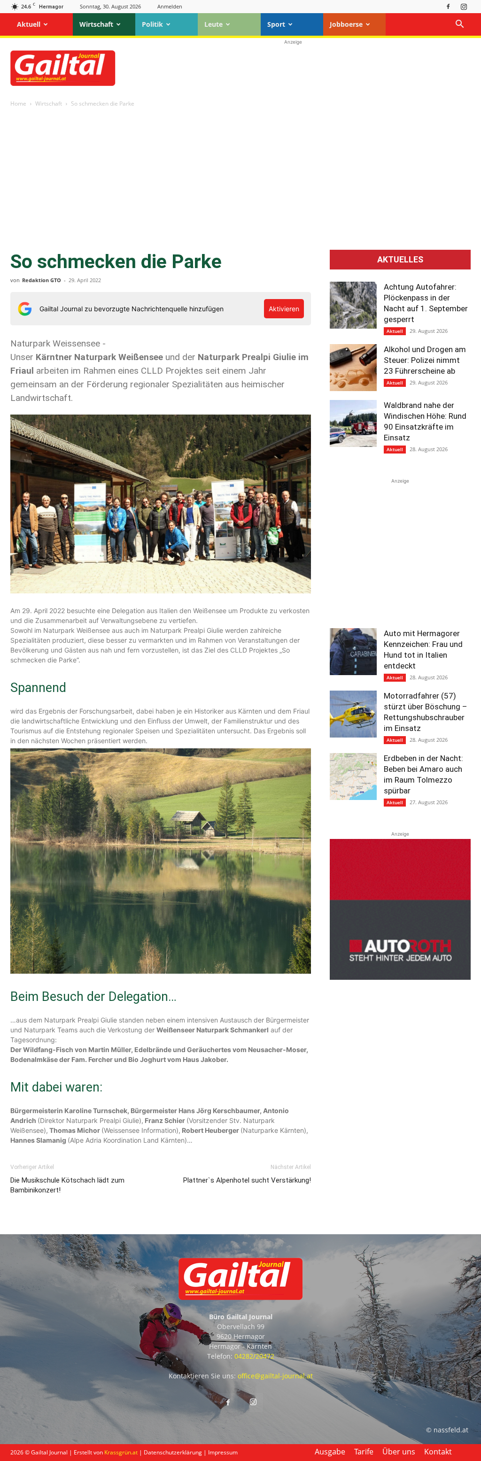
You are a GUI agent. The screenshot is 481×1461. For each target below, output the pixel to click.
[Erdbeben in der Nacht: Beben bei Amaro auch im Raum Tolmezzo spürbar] (353, 776)
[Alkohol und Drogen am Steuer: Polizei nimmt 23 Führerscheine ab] (353, 367)
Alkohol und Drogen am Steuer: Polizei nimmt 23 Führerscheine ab (425, 360)
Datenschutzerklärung (173, 1452)
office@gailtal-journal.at (275, 1375)
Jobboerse (346, 24)
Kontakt (438, 1451)
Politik (152, 24)
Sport (276, 24)
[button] (459, 25)
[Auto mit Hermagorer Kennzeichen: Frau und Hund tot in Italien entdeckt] (353, 651)
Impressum (223, 1452)
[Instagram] (464, 6)
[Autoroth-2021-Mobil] (400, 977)
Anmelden (169, 6)
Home (18, 104)
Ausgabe (330, 1451)
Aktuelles (400, 259)
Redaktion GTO (41, 280)
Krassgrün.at (121, 1452)
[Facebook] (448, 6)
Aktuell (28, 24)
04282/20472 (254, 1356)
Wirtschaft (96, 24)
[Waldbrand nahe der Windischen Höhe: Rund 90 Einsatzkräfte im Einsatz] (353, 423)
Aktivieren (284, 309)
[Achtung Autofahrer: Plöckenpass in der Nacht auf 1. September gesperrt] (353, 305)
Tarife (363, 1451)
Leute (213, 24)
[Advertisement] (293, 68)
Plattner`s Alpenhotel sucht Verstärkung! (247, 1180)
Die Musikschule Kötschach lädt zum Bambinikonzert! (67, 1185)
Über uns (398, 1451)
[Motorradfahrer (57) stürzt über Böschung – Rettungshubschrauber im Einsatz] (353, 714)
